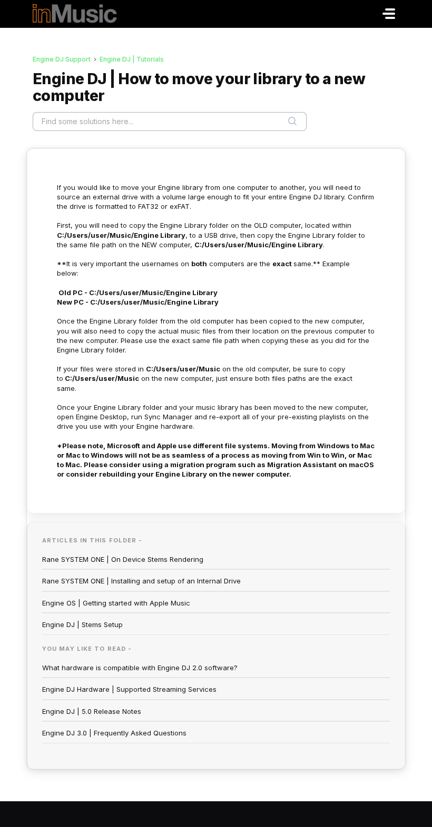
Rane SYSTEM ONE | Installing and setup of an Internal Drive (141, 581)
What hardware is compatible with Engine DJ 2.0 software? (140, 667)
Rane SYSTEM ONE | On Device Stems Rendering (122, 559)
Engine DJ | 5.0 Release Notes (91, 711)
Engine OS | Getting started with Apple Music (116, 603)
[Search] (292, 121)
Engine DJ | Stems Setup (82, 624)
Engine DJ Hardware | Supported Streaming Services (129, 689)
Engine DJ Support (62, 59)
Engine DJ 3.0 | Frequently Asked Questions (114, 733)
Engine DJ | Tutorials (132, 59)
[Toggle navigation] (388, 13)
